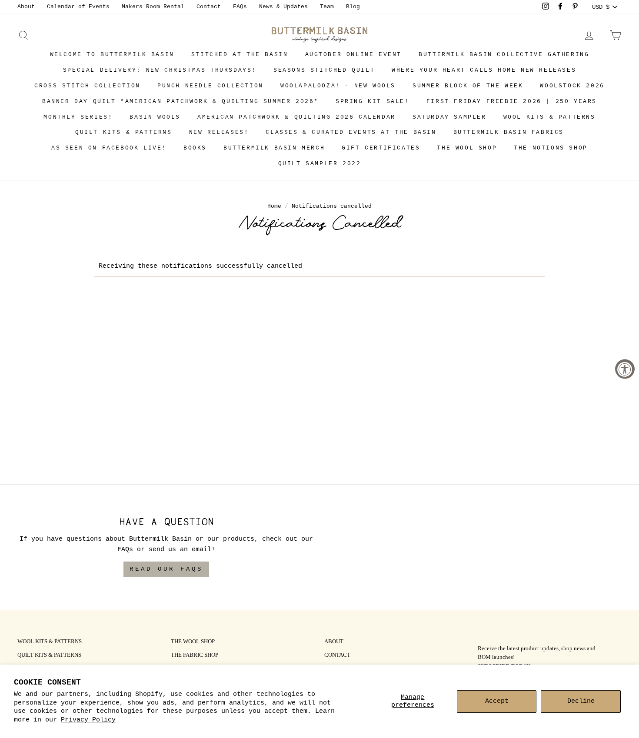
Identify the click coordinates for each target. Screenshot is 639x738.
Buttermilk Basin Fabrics (508, 132)
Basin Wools (155, 117)
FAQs (240, 6)
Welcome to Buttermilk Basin (112, 54)
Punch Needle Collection (210, 86)
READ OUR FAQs (166, 568)
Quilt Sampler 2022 (319, 163)
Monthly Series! (78, 117)
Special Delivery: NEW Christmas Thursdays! (159, 70)
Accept (497, 701)
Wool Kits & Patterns (549, 117)
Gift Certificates (381, 148)
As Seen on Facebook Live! (108, 148)
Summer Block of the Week (468, 86)
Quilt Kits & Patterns (123, 132)
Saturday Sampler (449, 117)
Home (274, 206)
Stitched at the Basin (239, 54)
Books (194, 148)
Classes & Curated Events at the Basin (351, 132)
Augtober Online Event (353, 54)
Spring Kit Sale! (372, 101)
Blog (353, 6)
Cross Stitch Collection (87, 86)
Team (327, 6)
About (26, 6)
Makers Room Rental (153, 6)
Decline (581, 701)
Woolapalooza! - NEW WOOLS (338, 86)
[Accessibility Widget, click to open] (625, 369)
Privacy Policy (88, 720)
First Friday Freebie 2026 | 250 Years (511, 101)
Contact (208, 6)
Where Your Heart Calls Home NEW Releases (484, 70)
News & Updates (283, 6)
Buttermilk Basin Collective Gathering (504, 54)
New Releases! (219, 132)
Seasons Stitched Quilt (324, 70)
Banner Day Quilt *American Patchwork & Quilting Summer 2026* (180, 101)
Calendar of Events (78, 6)
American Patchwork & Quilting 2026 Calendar (296, 117)
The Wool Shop (467, 148)
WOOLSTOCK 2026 (572, 86)
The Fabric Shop (194, 655)
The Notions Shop (551, 148)
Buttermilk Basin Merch (274, 148)
